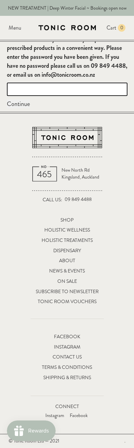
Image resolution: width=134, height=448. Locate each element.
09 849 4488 (78, 199)
